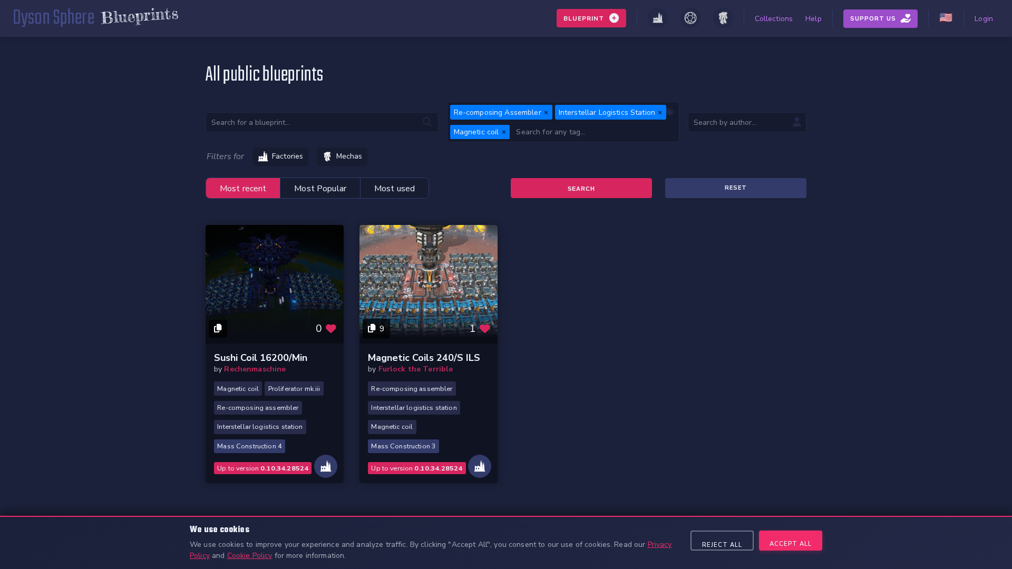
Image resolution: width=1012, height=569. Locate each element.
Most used (394, 188)
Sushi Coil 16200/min (260, 357)
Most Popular (320, 188)
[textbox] (594, 132)
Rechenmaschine (255, 369)
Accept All (791, 544)
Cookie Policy (250, 556)
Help (813, 19)
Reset (736, 188)
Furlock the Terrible (415, 369)
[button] (546, 112)
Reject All (722, 545)
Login (984, 19)
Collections (774, 19)
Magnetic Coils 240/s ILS (424, 357)
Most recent (243, 188)
